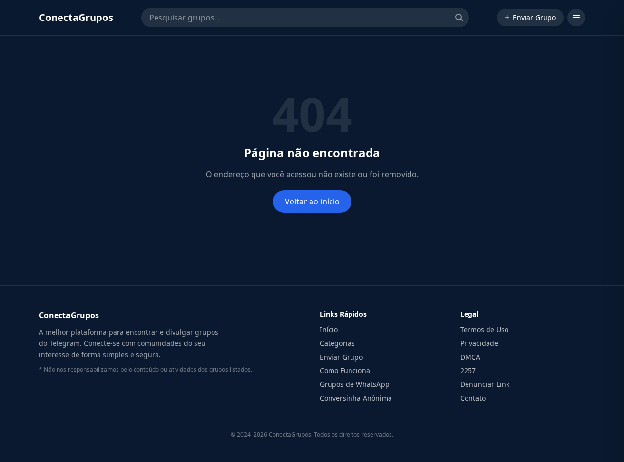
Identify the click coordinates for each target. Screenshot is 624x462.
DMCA (470, 357)
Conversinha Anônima (356, 397)
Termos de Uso (484, 329)
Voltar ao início (312, 201)
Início (329, 329)
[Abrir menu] (576, 17)
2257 (468, 370)
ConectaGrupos (76, 17)
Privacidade (479, 343)
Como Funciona (345, 370)
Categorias (337, 343)
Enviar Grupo (534, 17)
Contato (473, 397)
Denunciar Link (484, 384)
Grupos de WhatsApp (355, 384)
